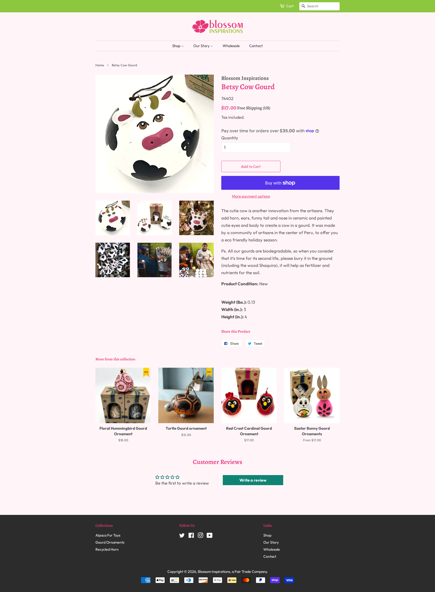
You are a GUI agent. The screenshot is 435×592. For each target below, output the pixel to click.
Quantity (229, 137)
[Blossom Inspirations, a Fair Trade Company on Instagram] (200, 536)
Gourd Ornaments (109, 542)
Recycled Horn (107, 549)
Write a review (253, 480)
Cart (290, 6)
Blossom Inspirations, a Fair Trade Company (232, 571)
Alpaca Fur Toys (107, 535)
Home (99, 65)
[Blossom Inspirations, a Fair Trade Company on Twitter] (182, 536)
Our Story (201, 45)
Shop (176, 45)
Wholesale (231, 45)
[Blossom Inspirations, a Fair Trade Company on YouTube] (209, 536)
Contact (256, 45)
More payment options (251, 196)
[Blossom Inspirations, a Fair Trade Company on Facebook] (191, 536)
